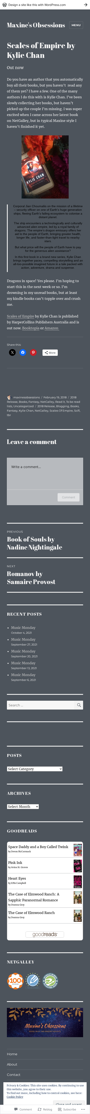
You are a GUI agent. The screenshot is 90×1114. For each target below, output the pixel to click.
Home (12, 1054)
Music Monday (23, 628)
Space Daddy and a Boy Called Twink (38, 847)
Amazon (52, 328)
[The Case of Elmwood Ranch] (78, 915)
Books (23, 401)
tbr (9, 415)
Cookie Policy (15, 1096)
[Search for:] (40, 705)
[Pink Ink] (78, 866)
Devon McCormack (21, 851)
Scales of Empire (20, 316)
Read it (60, 401)
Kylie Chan (26, 410)
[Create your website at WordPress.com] (45, 4)
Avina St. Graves (19, 867)
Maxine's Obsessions (36, 25)
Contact (14, 1075)
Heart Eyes (17, 878)
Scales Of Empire (61, 410)
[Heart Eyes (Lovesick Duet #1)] (78, 881)
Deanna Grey (17, 904)
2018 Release (46, 406)
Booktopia (30, 328)
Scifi (77, 410)
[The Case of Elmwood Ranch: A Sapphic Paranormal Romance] (78, 897)
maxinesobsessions (26, 397)
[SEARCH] (78, 705)
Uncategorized (23, 406)
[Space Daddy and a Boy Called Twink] (78, 850)
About (12, 1064)
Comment (68, 497)
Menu (76, 25)
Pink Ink (15, 863)
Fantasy (33, 401)
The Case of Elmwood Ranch (31, 913)
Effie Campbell (18, 883)
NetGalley (47, 401)
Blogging (62, 406)
